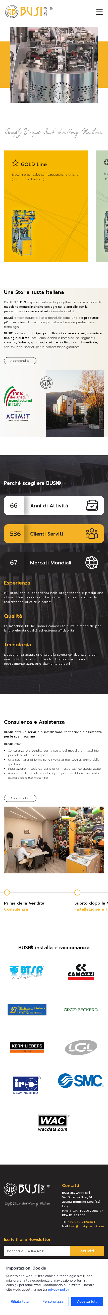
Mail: (83, 1226)
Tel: (78, 1222)
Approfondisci (20, 360)
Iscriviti (87, 1251)
